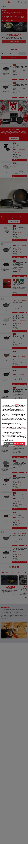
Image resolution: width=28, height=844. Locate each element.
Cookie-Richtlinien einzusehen (14, 429)
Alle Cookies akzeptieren (19, 443)
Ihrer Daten (14, 407)
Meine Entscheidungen (8, 443)
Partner (17, 404)
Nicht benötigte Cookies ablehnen (19, 399)
